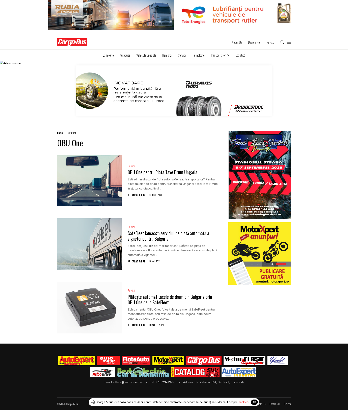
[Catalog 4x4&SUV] (195, 372)
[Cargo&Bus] (204, 360)
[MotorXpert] (168, 360)
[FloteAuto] (136, 360)
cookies (243, 402)
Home (60, 133)
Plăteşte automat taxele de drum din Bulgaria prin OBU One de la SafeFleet (170, 299)
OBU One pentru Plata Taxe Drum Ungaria (162, 172)
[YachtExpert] (277, 360)
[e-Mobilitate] (143, 372)
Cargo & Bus (138, 195)
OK (254, 402)
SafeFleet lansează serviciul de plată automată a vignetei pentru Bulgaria (168, 236)
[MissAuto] (102, 372)
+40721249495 (166, 382)
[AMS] (108, 360)
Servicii (132, 166)
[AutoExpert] (76, 360)
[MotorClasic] (244, 360)
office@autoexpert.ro (128, 382)
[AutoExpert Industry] (239, 372)
